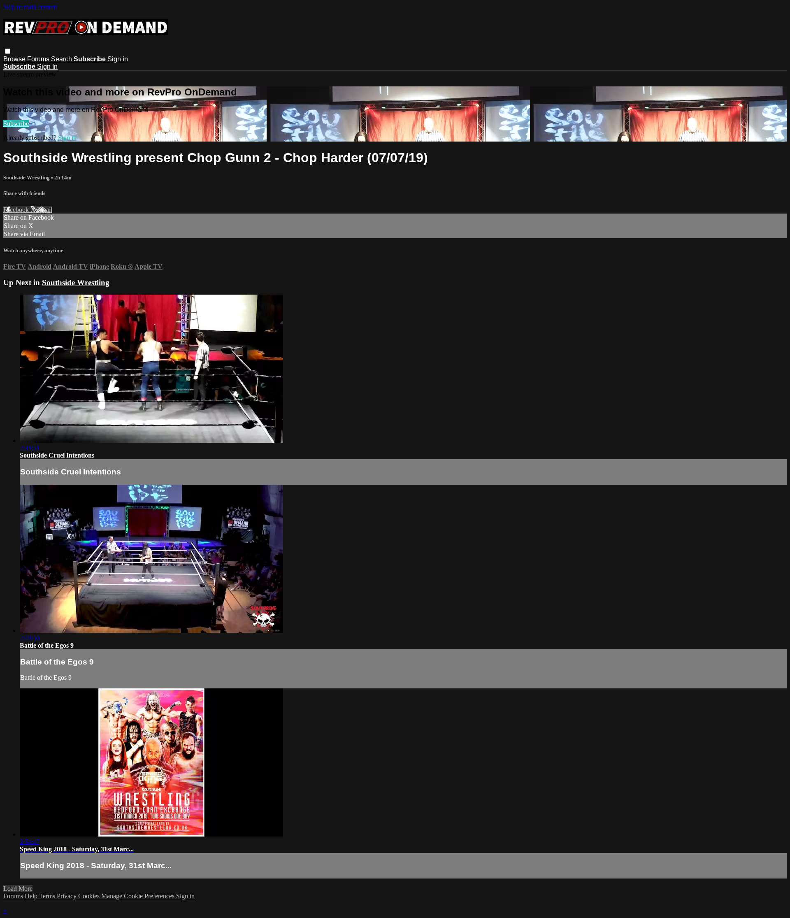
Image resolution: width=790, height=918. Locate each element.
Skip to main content (30, 6)
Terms (48, 895)
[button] (7, 51)
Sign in (117, 59)
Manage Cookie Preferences (138, 895)
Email (44, 209)
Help (32, 895)
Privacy (67, 895)
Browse (15, 59)
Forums (39, 59)
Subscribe (16, 123)
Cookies (89, 895)
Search (62, 59)
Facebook (16, 209)
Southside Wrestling (27, 177)
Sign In (47, 66)
